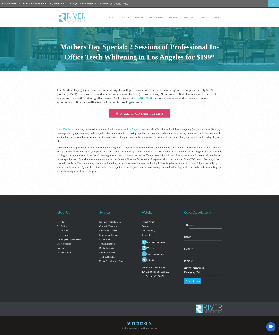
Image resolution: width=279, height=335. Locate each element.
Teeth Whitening (107, 257)
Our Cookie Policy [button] (118, 3)
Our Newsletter (64, 243)
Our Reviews (63, 235)
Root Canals (105, 239)
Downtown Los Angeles (127, 129)
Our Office (62, 226)
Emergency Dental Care (110, 222)
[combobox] (203, 272)
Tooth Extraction (107, 243)
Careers (60, 248)
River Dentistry (65, 129)
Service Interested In (194, 268)
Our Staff (61, 222)
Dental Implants (106, 248)
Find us (150, 260)
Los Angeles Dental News (69, 239)
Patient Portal (148, 222)
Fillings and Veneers (108, 230)
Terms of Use (148, 235)
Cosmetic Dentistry (108, 226)
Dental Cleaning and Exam (111, 261)
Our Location (63, 230)
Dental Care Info (64, 252)
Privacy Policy (148, 230)
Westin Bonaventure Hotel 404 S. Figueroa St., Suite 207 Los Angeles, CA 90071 (155, 271)
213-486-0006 (143, 98)
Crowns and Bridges (108, 235)
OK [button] (273, 4)
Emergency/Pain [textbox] (192, 272)
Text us (150, 248)
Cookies (145, 226)
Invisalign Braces (107, 252)
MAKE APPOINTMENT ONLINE (141, 113)
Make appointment (155, 254)
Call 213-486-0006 (156, 242)
